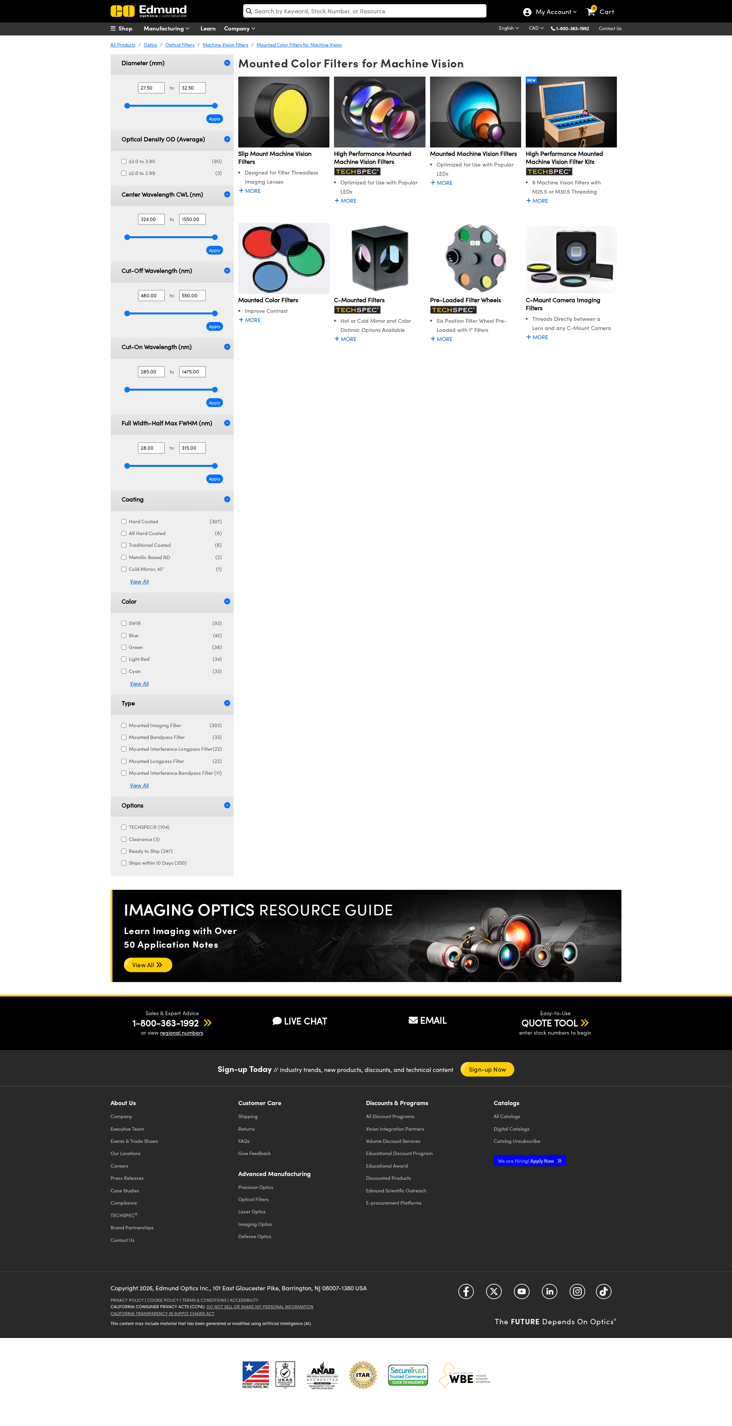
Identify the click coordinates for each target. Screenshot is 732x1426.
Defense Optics (254, 1236)
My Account (553, 12)
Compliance (124, 1202)
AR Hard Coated (175, 533)
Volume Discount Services (393, 1141)
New (531, 80)
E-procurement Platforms (394, 1202)
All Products (123, 45)
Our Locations (126, 1153)
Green (175, 647)
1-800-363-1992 (572, 28)
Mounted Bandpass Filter (175, 737)
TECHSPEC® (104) (149, 827)
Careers (119, 1165)
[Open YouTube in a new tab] (522, 1294)
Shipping (248, 1116)
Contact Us (610, 28)
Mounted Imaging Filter (175, 725)
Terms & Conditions (204, 1300)
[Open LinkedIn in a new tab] (549, 1294)
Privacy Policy (127, 1300)
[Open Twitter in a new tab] (494, 1294)
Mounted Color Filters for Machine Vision (299, 45)
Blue (175, 635)
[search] (364, 11)
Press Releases (127, 1177)
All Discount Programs (390, 1116)
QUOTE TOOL (550, 1022)
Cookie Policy (163, 1300)
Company (237, 28)
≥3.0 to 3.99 (175, 161)
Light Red (175, 658)
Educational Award (387, 1165)
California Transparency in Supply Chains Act (162, 1313)
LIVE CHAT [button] (305, 1020)
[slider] (127, 106)
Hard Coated (175, 521)
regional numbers (181, 1032)
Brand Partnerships (132, 1227)
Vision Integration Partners (395, 1128)
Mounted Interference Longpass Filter (175, 748)
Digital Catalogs (512, 1128)
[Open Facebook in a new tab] (466, 1294)
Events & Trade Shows (134, 1141)
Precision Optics (255, 1187)
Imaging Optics (255, 1224)
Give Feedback (254, 1153)
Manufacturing (164, 28)
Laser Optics (252, 1211)
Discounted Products (388, 1177)
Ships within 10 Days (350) (158, 862)
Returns (246, 1128)
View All (139, 581)
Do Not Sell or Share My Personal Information (260, 1306)
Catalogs (507, 1116)
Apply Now (526, 1160)
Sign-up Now (487, 1069)
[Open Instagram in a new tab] (577, 1294)
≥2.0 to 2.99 (175, 173)
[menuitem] (130, 28)
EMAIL (433, 1020)
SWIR (175, 623)
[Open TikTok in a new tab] (604, 1294)
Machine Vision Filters (225, 45)
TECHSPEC (124, 1214)
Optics (150, 45)
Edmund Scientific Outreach (396, 1190)
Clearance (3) (144, 839)
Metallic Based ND (175, 557)
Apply (214, 119)
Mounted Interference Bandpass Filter (175, 772)
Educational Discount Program (399, 1153)
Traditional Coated (175, 545)
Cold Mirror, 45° (175, 569)
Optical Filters (179, 45)
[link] (604, 6)
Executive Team (127, 1128)
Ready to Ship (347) (151, 851)
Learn (208, 28)
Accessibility (244, 1300)
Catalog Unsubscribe (517, 1141)
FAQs (244, 1141)
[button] (575, 28)
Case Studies (125, 1190)
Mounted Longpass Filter (175, 761)
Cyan (175, 671)
